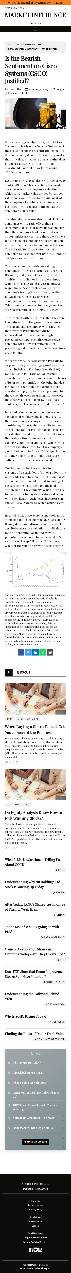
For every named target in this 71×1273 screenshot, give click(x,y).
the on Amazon (39, 2)
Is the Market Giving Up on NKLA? (33, 1128)
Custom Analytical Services (35, 1242)
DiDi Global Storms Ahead (28, 1072)
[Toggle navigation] (35, 29)
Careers (35, 1226)
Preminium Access (36, 1141)
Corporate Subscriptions (35, 1237)
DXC (9, 805)
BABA (10, 719)
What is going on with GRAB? (30, 1082)
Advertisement (35, 1221)
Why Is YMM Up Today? (27, 1062)
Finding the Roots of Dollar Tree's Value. (35, 1033)
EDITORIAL (32, 719)
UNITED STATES (50, 49)
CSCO (11, 44)
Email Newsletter (35, 1233)
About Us (35, 1201)
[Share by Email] (50, 652)
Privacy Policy (35, 1209)
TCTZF (19, 719)
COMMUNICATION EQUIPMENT (23, 49)
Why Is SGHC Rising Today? (26, 1016)
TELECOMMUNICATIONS (29, 44)
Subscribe (35, 23)
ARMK (26, 805)
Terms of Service (35, 1205)
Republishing (35, 1217)
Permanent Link (17, 93)
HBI (17, 805)
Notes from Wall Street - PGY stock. (34, 1118)
